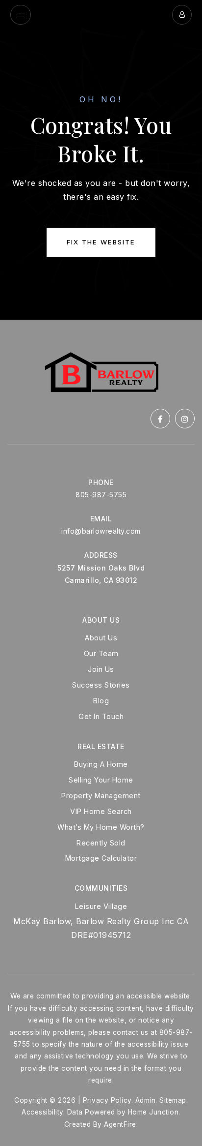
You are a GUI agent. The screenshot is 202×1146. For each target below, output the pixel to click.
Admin (145, 1100)
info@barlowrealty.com (101, 531)
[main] (101, 160)
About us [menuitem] (101, 637)
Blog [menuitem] (101, 700)
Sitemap (172, 1100)
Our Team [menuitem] (101, 653)
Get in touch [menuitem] (101, 716)
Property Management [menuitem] (101, 795)
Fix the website (101, 242)
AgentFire (120, 1124)
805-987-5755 (101, 494)
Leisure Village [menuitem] (101, 906)
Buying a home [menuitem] (101, 764)
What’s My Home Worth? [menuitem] (101, 827)
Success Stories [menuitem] (101, 685)
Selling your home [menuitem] (101, 780)
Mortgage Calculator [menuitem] (101, 858)
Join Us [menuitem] (101, 669)
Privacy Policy (107, 1100)
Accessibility (42, 1112)
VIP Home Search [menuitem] (101, 811)
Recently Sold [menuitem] (101, 843)
